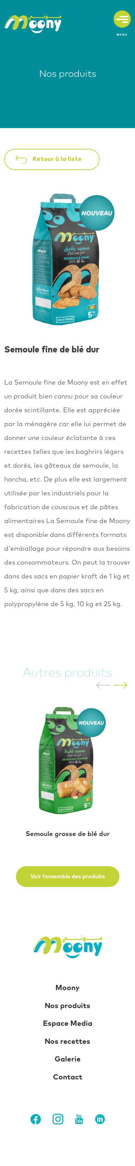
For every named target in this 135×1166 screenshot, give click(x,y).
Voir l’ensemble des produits (67, 876)
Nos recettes (67, 1041)
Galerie (68, 1059)
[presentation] (103, 685)
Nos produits (67, 1006)
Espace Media (67, 1023)
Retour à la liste (57, 159)
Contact (67, 1077)
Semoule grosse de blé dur (68, 834)
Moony (67, 988)
